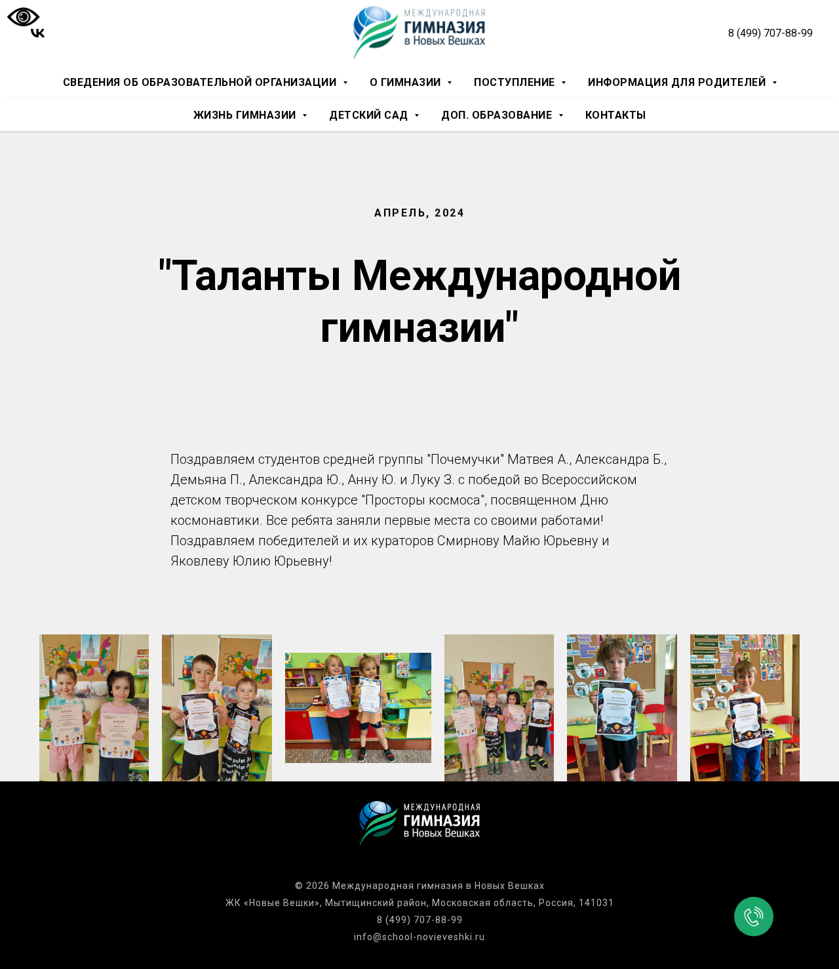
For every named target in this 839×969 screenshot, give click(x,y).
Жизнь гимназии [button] (246, 115)
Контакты (615, 115)
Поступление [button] (516, 82)
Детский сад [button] (370, 115)
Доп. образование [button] (498, 115)
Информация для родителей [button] (678, 82)
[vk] (37, 33)
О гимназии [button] (407, 82)
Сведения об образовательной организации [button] (201, 82)
